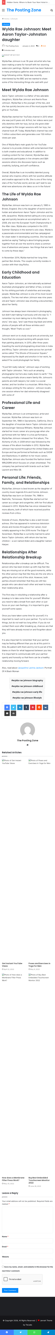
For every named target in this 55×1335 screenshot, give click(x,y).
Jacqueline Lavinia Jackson (30, 667)
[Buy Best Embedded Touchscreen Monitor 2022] (41, 1074)
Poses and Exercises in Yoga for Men (39, 964)
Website (5, 1257)
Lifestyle (14, 19)
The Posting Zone (12, 46)
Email (5, 1247)
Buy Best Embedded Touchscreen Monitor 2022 (39, 1180)
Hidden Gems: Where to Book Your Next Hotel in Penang (30, 2)
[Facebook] (7, 707)
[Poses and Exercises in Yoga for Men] (41, 860)
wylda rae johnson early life (28, 692)
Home (6, 19)
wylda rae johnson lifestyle (28, 697)
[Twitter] (13, 707)
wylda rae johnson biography (28, 680)
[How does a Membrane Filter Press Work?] (14, 1074)
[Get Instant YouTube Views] (14, 860)
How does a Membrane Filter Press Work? (13, 1179)
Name (5, 1236)
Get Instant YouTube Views (12, 964)
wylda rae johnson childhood (28, 686)
